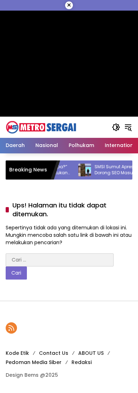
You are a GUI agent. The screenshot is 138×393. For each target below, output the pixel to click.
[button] (116, 127)
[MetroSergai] (41, 126)
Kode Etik (17, 353)
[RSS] (11, 328)
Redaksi (81, 362)
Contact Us (53, 353)
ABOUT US (91, 353)
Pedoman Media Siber (34, 362)
